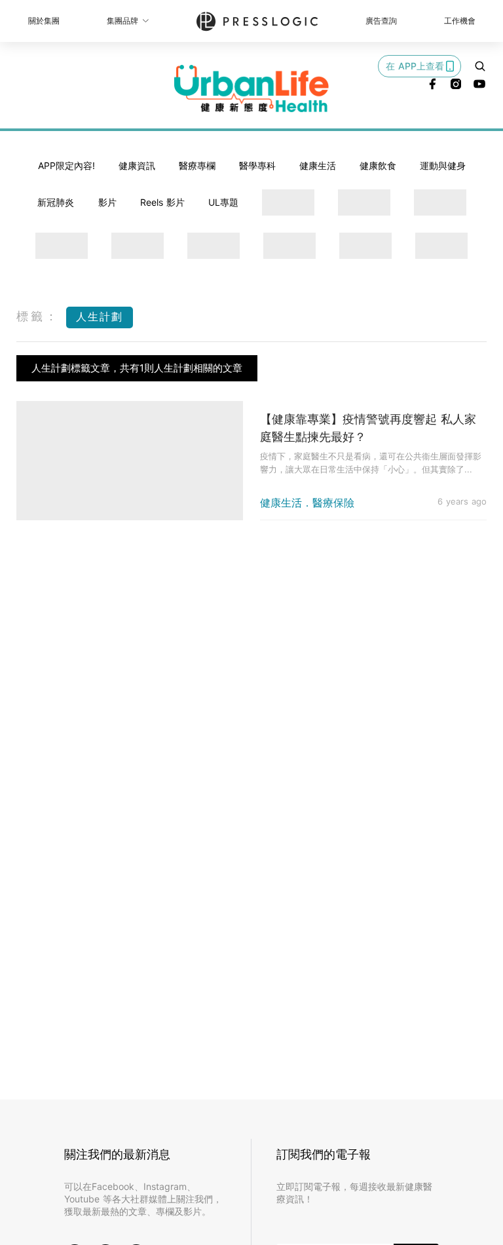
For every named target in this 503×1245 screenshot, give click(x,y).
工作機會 (459, 21)
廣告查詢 (381, 21)
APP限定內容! (66, 165)
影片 (107, 202)
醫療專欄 (197, 165)
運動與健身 (443, 165)
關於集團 (44, 21)
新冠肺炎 (55, 202)
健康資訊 (137, 165)
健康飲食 (378, 165)
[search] (480, 66)
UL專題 (223, 202)
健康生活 (317, 165)
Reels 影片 (162, 202)
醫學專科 (257, 165)
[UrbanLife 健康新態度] (251, 88)
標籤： (38, 316)
